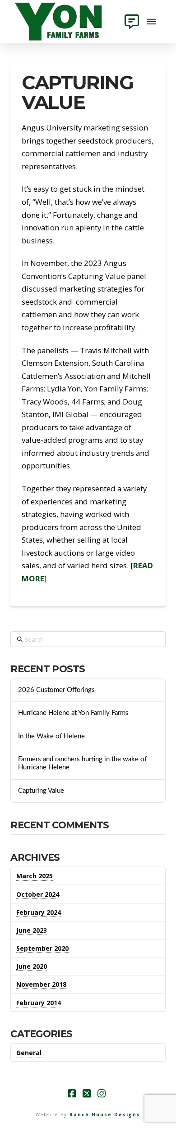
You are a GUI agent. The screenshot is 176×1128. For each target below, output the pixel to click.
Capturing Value (41, 790)
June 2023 (31, 930)
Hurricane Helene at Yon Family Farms (73, 713)
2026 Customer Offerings (56, 690)
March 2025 (34, 876)
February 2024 (38, 912)
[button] (132, 21)
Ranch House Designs (104, 1114)
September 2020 (42, 948)
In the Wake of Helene (51, 736)
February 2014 (38, 1002)
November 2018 (41, 984)
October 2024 (37, 894)
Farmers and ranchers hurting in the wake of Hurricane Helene (82, 763)
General (29, 1052)
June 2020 (31, 966)
